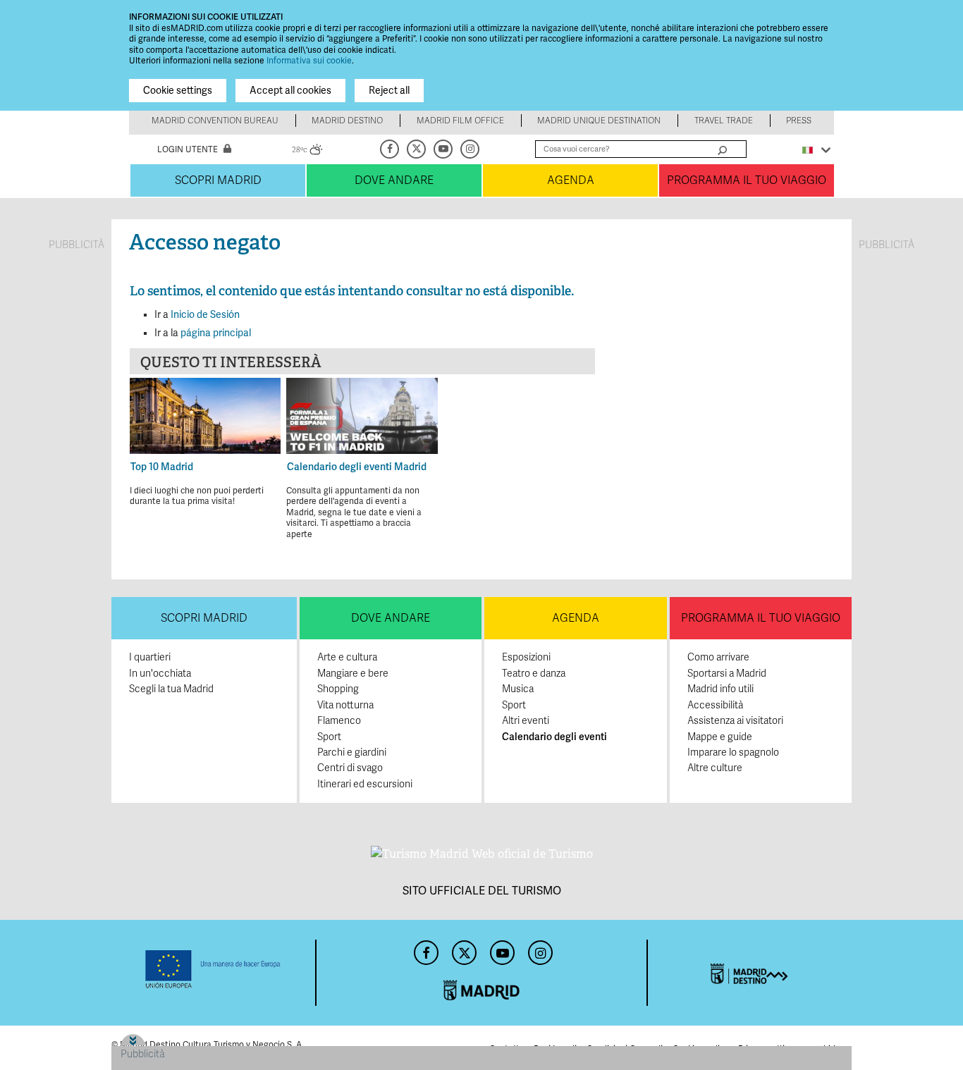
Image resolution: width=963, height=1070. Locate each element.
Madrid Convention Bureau (215, 120)
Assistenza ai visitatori (735, 721)
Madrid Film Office (460, 120)
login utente (187, 149)
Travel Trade (723, 120)
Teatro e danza (533, 673)
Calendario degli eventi (554, 737)
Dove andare (394, 180)
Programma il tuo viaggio (746, 180)
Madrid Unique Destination (599, 120)
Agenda (570, 180)
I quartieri (150, 657)
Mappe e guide (719, 737)
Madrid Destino (347, 120)
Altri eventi (525, 721)
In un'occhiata (160, 673)
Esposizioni (526, 657)
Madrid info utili (720, 689)
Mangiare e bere (352, 673)
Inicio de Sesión (205, 315)
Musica (518, 689)
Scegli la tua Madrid (171, 689)
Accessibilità (715, 705)
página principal (215, 333)
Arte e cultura (347, 657)
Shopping (338, 689)
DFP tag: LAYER (155, 1039)
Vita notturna (345, 705)
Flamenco (339, 721)
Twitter (417, 149)
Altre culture (714, 768)
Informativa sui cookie (309, 61)
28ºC (307, 152)
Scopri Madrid (218, 180)
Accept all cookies (290, 91)
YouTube (444, 149)
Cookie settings (177, 91)
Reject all (389, 91)
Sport (329, 737)
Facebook (390, 149)
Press (798, 120)
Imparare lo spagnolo (733, 752)
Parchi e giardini (351, 752)
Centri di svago (350, 768)
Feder (213, 969)
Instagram (471, 149)
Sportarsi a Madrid (726, 673)
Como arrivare (718, 657)
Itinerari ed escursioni (364, 784)
